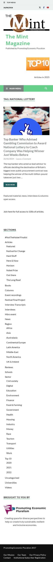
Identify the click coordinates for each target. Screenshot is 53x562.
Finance (10, 400)
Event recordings (13, 295)
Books (8, 285)
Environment (12, 395)
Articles (8, 242)
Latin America (13, 347)
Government (12, 409)
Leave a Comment (23, 159)
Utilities (10, 448)
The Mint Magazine (18, 40)
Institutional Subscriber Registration (30, 557)
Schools (8, 372)
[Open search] (46, 88)
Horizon (10, 265)
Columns (9, 290)
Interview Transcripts (15, 304)
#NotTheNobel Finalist (16, 237)
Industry (10, 424)
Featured (10, 246)
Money (9, 429)
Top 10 (8, 458)
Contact (7, 557)
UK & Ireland (12, 361)
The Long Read (13, 280)
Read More (9, 184)
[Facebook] (44, 7)
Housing (10, 419)
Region (8, 324)
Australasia (11, 337)
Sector (8, 376)
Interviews (10, 309)
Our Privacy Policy (37, 555)
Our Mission (9, 555)
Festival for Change (15, 251)
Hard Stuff (11, 255)
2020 (8, 462)
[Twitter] (40, 7)
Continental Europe (16, 342)
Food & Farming (14, 405)
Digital (9, 385)
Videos (8, 487)
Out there (11, 275)
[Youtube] (47, 7)
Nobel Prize (12, 270)
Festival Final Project (15, 299)
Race (8, 433)
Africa (9, 328)
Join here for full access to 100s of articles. (24, 211)
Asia (8, 332)
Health (9, 414)
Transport (11, 443)
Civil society (12, 381)
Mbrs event (10, 314)
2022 (8, 472)
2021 (8, 467)
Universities (11, 482)
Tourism (10, 438)
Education (11, 390)
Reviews (9, 367)
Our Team (22, 555)
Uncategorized (12, 477)
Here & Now (12, 260)
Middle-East (12, 352)
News (7, 319)
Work (9, 453)
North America (13, 356)
